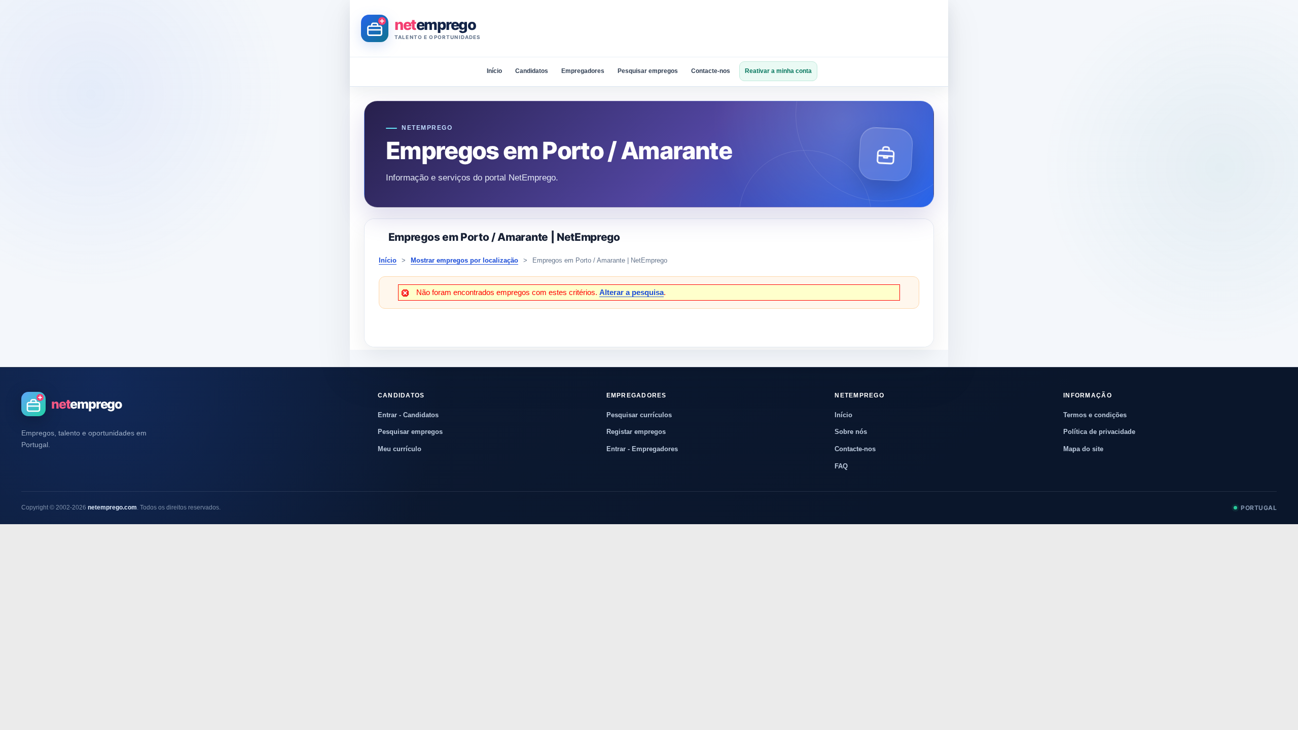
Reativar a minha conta (778, 71)
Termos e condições (1095, 415)
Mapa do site (1083, 449)
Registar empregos (636, 431)
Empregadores (582, 71)
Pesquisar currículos (639, 415)
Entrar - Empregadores (642, 449)
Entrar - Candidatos (408, 415)
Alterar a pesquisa (631, 292)
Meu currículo (399, 449)
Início (494, 71)
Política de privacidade (1099, 431)
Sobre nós (851, 431)
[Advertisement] (752, 28)
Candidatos (531, 71)
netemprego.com (112, 507)
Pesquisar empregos (648, 71)
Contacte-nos (710, 71)
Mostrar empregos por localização (464, 260)
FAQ (841, 466)
